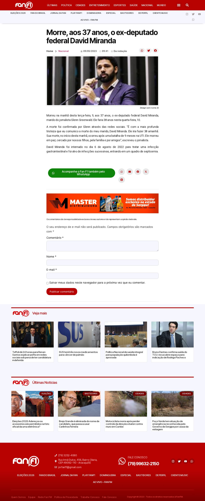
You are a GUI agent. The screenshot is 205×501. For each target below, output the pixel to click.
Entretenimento (99, 5)
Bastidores (127, 13)
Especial (111, 13)
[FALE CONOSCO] (122, 461)
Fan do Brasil (38, 13)
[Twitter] (193, 14)
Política (66, 5)
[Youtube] (199, 14)
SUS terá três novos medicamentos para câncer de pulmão (78, 353)
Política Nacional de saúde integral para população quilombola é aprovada (124, 355)
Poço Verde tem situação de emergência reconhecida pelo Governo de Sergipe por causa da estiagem (170, 425)
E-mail (51, 269)
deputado (70, 161)
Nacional (147, 5)
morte (88, 161)
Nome (51, 256)
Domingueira (94, 13)
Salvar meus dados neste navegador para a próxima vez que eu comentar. (97, 282)
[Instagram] (187, 14)
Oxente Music (160, 13)
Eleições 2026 (18, 13)
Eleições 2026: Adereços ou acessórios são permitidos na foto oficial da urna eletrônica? (30, 424)
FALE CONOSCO (137, 457)
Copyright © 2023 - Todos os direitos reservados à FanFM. (155, 496)
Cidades (80, 5)
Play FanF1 (76, 13)
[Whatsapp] (193, 19)
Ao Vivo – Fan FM (89, 20)
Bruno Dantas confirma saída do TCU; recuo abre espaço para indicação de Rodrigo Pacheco (169, 355)
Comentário (55, 237)
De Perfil (143, 13)
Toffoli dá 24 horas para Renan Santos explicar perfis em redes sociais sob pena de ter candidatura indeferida (31, 356)
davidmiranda (54, 161)
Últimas (52, 5)
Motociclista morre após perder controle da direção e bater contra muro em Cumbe (124, 424)
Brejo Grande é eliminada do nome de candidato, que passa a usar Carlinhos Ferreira (79, 424)
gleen (80, 161)
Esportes (120, 5)
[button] (178, 5)
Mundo (161, 5)
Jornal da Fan (58, 13)
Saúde (134, 5)
